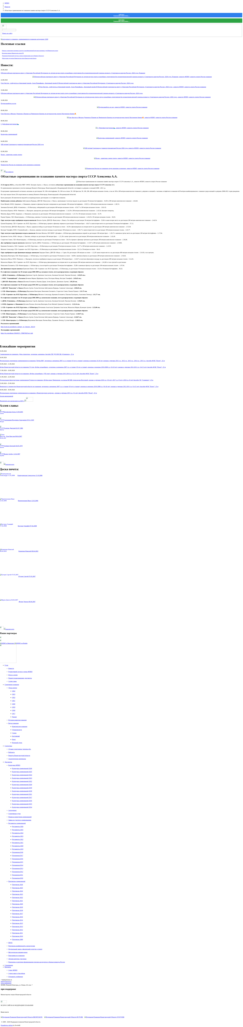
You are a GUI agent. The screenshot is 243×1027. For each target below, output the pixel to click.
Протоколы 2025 (17, 888)
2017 (13, 713)
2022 (13, 697)
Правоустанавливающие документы (20, 678)
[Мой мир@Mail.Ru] (11, 340)
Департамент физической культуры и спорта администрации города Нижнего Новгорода (23, 55)
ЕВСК (10, 942)
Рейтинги (11, 752)
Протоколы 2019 (17, 907)
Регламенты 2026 (17, 826)
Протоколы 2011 (17, 933)
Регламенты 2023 (17, 836)
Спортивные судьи (14, 813)
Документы (8, 762)
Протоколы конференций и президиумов (21, 946)
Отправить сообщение (15, 976)
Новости (7, 7)
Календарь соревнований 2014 (22, 807)
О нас (6, 665)
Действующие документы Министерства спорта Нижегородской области (19, 58)
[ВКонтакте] (7, 340)
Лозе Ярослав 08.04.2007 (14, 436)
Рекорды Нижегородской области (19, 755)
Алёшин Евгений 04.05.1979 (13, 446)
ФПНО (7, 3)
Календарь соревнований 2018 (22, 791)
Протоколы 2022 (17, 897)
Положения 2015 (17, 862)
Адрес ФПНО (12, 970)
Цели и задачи (13, 675)
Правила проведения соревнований (20, 817)
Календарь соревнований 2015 (22, 804)
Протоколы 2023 (17, 894)
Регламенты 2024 (17, 833)
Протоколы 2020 (17, 904)
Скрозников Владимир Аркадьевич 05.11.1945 (19, 420)
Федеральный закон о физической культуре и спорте (25, 949)
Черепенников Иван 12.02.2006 (28, 500)
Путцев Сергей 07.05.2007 (27, 576)
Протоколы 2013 (17, 926)
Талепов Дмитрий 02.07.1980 (13, 428)
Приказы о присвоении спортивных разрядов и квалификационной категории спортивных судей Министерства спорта (30, 50)
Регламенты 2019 (17, 849)
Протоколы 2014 (17, 920)
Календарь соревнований (9, 134)
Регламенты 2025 (17, 830)
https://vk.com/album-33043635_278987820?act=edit (17, 333)
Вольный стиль (17, 742)
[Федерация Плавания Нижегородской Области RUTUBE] (63, 1017)
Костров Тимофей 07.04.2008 (27, 526)
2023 (13, 694)
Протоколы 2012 (17, 930)
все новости (9, 172)
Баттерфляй (16, 736)
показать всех (9, 464)
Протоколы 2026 (17, 884)
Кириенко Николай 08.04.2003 (28, 551)
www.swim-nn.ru (6, 983)
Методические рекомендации (17, 952)
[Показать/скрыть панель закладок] (2, 340)
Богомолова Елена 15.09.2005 (13, 412)
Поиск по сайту (7, 33)
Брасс (14, 739)
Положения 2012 (17, 872)
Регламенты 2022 (17, 839)
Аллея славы (12, 681)
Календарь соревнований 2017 (22, 797)
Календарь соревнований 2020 (22, 784)
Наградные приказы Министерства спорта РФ (13, 53)
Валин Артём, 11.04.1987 (12, 454)
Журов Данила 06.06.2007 (27, 601)
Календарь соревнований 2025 (22, 772)
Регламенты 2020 (17, 846)
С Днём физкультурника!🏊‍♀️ (10, 124)
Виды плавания (13, 723)
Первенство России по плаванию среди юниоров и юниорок (20, 165)
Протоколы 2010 (17, 936)
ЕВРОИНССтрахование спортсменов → (121, 20)
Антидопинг (12, 810)
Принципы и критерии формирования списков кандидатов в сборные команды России (36, 962)
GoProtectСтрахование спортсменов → (121, 15)
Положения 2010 (17, 878)
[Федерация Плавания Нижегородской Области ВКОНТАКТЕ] (21, 1017)
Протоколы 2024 (17, 891)
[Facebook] (4, 340)
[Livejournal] (9, 340)
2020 (13, 704)
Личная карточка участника (17, 959)
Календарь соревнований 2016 (22, 801)
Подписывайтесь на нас (8, 103)
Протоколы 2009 (17, 939)
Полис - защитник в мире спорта (11, 154)
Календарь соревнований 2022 (22, 781)
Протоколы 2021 (17, 901)
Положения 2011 (17, 875)
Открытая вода (17, 730)
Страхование (9, 965)
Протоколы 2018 (17, 910)
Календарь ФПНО (14, 765)
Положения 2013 (17, 868)
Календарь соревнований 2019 (22, 788)
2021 (13, 701)
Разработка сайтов (7, 1025)
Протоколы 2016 (17, 917)
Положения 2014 (17, 865)
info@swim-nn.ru (6, 981)
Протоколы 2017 (17, 913)
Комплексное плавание (19, 726)
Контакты (8, 967)
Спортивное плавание (12, 684)
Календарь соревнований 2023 (22, 778)
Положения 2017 (17, 855)
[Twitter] (5, 340)
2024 (13, 691)
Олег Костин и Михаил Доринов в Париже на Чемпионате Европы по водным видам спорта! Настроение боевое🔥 (38, 114)
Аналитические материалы (17, 759)
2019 (13, 707)
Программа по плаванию (16, 955)
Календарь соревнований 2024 (22, 775)
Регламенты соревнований (17, 823)
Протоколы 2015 (17, 923)
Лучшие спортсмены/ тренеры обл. (19, 749)
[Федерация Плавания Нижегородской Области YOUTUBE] (104, 1017)
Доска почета (12, 688)
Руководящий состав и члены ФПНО (20, 671)
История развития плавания (17, 720)
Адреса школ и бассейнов (16, 973)
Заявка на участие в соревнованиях (19, 820)
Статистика (8, 746)
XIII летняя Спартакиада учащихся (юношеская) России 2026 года (22, 144)
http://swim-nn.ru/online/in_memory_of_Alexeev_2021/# (18, 327)
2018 (13, 710)
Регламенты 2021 (17, 842)
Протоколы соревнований (16, 881)
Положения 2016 (17, 859)
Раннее (14, 717)
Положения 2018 (17, 852)
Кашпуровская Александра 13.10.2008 (30, 475)
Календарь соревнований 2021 (22, 794)
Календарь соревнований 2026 (22, 768)
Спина (14, 733)
